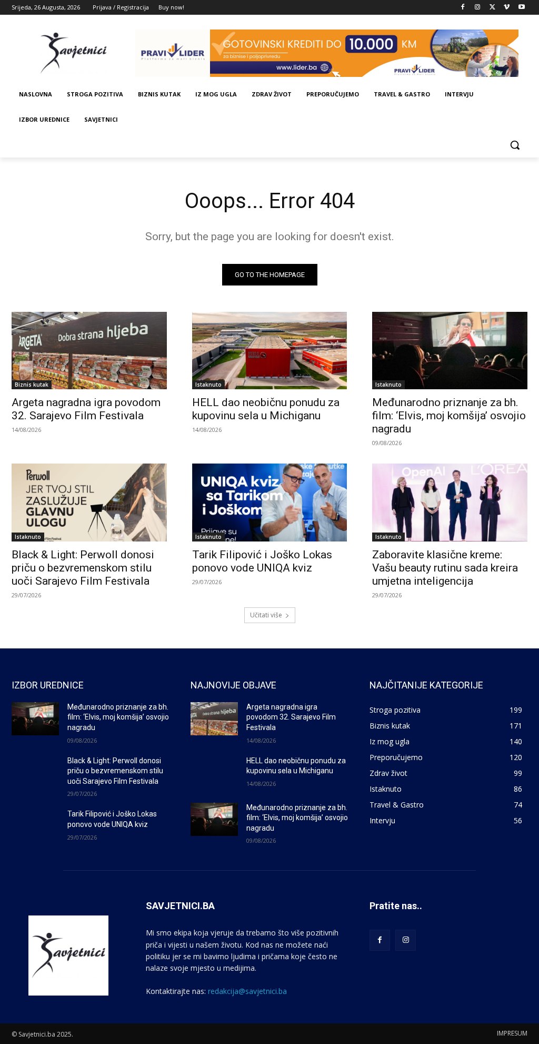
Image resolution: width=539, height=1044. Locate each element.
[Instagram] (478, 8)
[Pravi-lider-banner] (331, 53)
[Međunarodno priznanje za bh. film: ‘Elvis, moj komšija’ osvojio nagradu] (449, 350)
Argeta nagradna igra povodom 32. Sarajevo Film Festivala (86, 409)
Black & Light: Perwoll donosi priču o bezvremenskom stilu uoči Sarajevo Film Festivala (83, 567)
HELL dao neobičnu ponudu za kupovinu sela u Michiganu (266, 409)
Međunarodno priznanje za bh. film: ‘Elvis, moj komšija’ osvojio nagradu (449, 415)
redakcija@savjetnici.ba (247, 991)
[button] (514, 144)
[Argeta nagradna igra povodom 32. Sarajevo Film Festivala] (89, 350)
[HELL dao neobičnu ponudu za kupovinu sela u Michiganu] (269, 350)
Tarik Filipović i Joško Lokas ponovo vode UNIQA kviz (262, 561)
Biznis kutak (31, 384)
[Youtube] (521, 8)
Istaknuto (208, 384)
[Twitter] (492, 8)
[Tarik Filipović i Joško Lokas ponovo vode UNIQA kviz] (269, 502)
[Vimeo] (507, 8)
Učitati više (266, 614)
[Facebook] (463, 8)
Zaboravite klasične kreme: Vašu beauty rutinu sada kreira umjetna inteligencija (445, 567)
